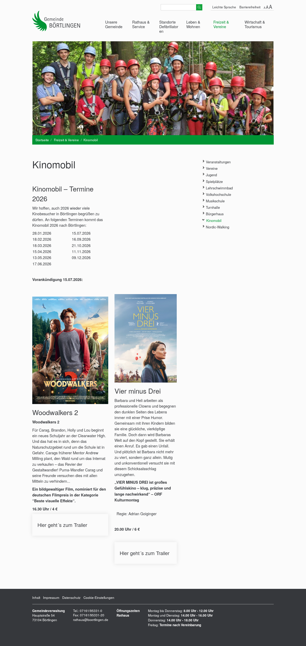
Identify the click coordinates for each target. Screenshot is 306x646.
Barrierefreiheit (249, 7)
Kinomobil (213, 220)
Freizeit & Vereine (221, 24)
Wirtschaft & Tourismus (255, 24)
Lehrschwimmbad (219, 187)
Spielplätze (214, 181)
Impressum (51, 597)
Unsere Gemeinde (113, 24)
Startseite (42, 139)
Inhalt (36, 597)
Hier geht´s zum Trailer (70, 525)
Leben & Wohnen (193, 24)
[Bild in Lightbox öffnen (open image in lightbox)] (70, 350)
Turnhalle (212, 207)
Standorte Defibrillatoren (168, 26)
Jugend (211, 174)
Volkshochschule (218, 194)
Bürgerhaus (214, 213)
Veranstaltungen (218, 161)
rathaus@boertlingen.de (90, 619)
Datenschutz (71, 597)
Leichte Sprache (224, 7)
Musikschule (215, 200)
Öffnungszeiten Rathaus (128, 613)
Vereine (211, 168)
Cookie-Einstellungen (98, 597)
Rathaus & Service (141, 24)
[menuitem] (115, 24)
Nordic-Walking (217, 226)
